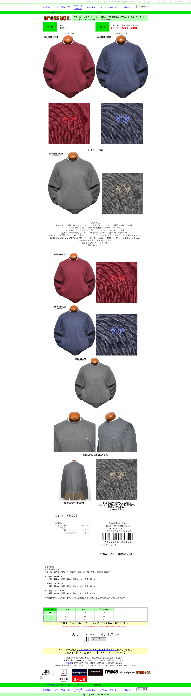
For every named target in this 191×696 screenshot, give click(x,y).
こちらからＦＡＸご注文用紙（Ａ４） (98, 649)
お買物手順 (90, 7)
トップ (55, 7)
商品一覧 (55, 12)
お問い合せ (128, 7)
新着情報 (46, 7)
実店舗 (69, 663)
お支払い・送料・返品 (109, 7)
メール (93, 660)
